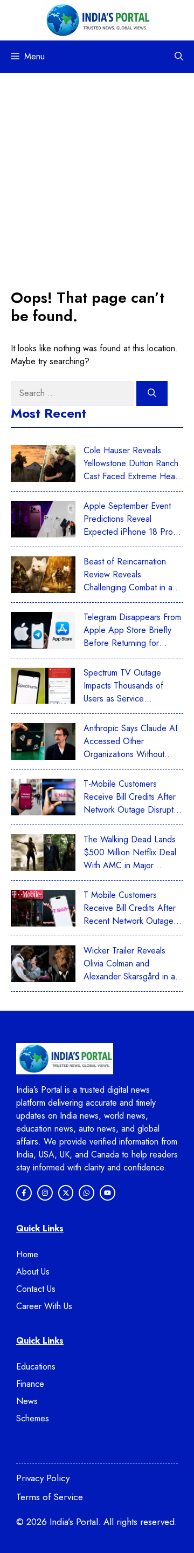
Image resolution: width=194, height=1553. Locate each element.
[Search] (152, 393)
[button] (179, 56)
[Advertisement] (97, 175)
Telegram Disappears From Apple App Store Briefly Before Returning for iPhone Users (132, 636)
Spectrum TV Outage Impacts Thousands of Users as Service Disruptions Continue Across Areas (123, 698)
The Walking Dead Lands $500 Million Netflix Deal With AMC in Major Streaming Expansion (130, 858)
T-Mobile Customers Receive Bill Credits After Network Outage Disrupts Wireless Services (130, 803)
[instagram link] (24, 1193)
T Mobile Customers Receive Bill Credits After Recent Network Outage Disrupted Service (130, 914)
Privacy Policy (43, 1478)
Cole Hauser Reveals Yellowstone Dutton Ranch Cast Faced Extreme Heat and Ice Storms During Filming (131, 476)
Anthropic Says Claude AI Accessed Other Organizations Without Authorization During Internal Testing (130, 754)
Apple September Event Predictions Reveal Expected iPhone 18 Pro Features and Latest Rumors (128, 532)
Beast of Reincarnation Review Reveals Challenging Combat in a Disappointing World (128, 581)
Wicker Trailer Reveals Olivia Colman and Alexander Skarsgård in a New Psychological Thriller (132, 970)
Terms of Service (49, 1496)
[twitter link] (107, 1193)
